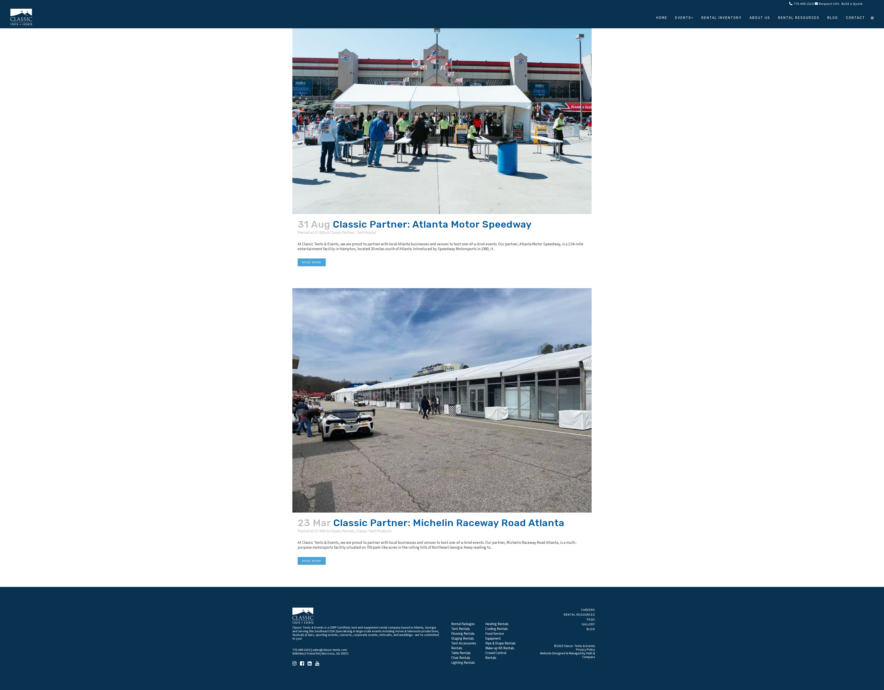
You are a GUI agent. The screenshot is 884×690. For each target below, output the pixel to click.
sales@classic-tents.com (329, 650)
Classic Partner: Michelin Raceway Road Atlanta (448, 523)
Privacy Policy (585, 649)
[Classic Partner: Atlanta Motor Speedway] (442, 107)
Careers (588, 610)
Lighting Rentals (463, 662)
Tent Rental (366, 232)
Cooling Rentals (496, 628)
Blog (591, 629)
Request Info (829, 4)
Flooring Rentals (463, 633)
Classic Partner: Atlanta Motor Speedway (432, 224)
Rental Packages (463, 624)
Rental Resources (579, 614)
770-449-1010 (301, 650)
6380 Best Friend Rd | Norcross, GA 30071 (320, 653)
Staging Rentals (462, 638)
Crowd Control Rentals (495, 655)
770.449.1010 (803, 4)
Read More (311, 262)
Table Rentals (461, 653)
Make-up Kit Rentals (499, 648)
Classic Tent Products (374, 531)
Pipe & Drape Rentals (500, 643)
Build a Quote (851, 4)
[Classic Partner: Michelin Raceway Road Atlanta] (442, 400)
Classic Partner (342, 232)
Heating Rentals (497, 624)
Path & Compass (588, 655)
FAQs (591, 619)
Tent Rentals (460, 628)
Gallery (588, 624)
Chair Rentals (460, 657)
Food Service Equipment (494, 636)
